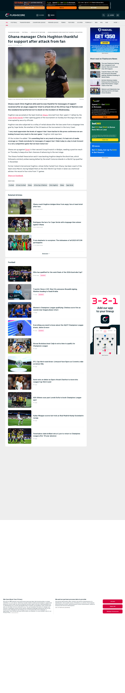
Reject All (112, 606)
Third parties (14, 612)
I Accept (112, 601)
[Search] (104, 15)
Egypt (27, 149)
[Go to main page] (16, 15)
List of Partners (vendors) (62, 607)
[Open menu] (118, 15)
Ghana (45, 115)
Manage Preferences (113, 611)
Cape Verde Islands (15, 118)
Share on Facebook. (15, 176)
